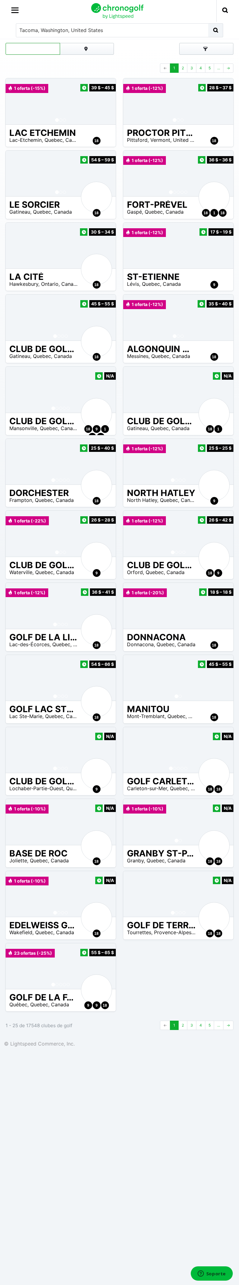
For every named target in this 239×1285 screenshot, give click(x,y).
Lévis (133, 284)
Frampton (20, 500)
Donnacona (140, 644)
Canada (74, 140)
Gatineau (19, 212)
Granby (135, 860)
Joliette (18, 860)
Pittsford (137, 140)
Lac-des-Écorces (29, 644)
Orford (135, 572)
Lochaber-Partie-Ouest (36, 788)
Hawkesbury (23, 284)
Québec (18, 1004)
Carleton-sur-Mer (147, 788)
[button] (16, 101)
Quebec (54, 140)
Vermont (160, 140)
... (218, 68)
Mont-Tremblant (146, 716)
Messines (137, 356)
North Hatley (142, 500)
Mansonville (23, 428)
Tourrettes (139, 932)
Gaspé (134, 212)
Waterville (20, 572)
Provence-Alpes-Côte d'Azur (187, 932)
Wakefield (20, 932)
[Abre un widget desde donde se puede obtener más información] (211, 1274)
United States (189, 140)
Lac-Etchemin (25, 140)
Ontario (50, 284)
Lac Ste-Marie (25, 716)
